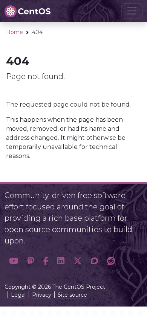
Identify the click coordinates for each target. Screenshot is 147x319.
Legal (18, 294)
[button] (14, 260)
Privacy (41, 294)
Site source (72, 294)
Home (14, 32)
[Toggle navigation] (131, 11)
